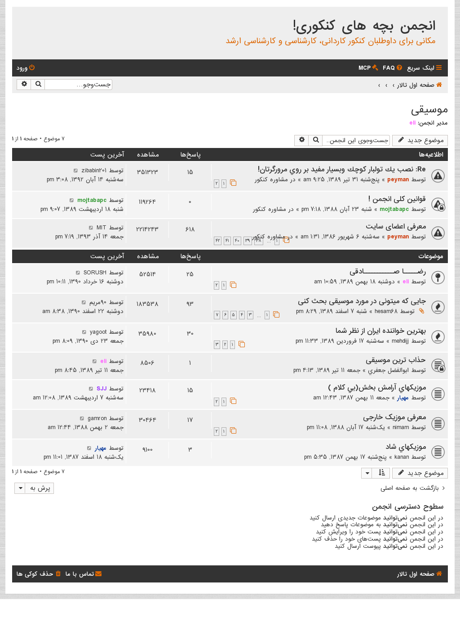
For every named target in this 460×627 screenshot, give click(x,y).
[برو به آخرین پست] (75, 170)
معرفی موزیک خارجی (394, 417)
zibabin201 (93, 170)
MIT (101, 227)
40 (237, 240)
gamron (97, 418)
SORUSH (95, 272)
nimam (401, 427)
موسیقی (429, 109)
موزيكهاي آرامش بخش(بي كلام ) (377, 387)
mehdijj (400, 340)
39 (247, 240)
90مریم (97, 302)
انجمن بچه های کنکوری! (364, 26)
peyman (398, 179)
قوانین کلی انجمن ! (397, 199)
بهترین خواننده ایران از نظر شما (381, 331)
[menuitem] (393, 68)
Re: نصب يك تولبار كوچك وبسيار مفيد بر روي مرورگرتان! (342, 169)
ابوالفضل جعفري (388, 370)
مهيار (403, 397)
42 (218, 240)
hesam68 (386, 311)
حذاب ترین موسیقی (396, 360)
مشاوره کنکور (271, 179)
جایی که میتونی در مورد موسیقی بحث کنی (362, 301)
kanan (401, 456)
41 (227, 240)
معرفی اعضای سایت (396, 226)
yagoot (98, 331)
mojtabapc (394, 209)
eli (412, 122)
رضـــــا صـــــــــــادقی (387, 271)
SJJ (101, 388)
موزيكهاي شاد (405, 447)
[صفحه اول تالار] (440, 15)
